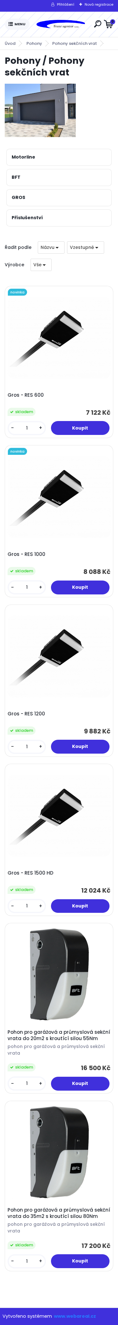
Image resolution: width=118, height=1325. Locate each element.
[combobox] (51, 247)
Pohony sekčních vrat (74, 43)
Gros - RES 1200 (26, 714)
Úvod (10, 43)
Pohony (34, 43)
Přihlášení (65, 4)
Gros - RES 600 (26, 395)
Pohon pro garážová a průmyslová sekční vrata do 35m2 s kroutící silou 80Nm (59, 1213)
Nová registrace (99, 4)
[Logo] (60, 24)
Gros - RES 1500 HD (30, 873)
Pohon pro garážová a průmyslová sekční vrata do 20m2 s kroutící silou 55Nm (59, 1035)
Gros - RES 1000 (26, 554)
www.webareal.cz (75, 1316)
